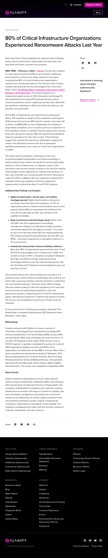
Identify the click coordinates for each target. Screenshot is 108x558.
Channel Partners (81, 462)
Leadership (44, 493)
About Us (43, 485)
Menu (98, 12)
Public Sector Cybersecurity (18, 470)
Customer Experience (49, 510)
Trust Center (44, 506)
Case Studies (11, 502)
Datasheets (10, 506)
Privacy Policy (97, 546)
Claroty (40, 70)
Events (42, 514)
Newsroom (44, 497)
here (24, 315)
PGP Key (43, 469)
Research (43, 465)
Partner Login (79, 470)
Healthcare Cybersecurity (17, 462)
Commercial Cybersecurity (17, 466)
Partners (77, 454)
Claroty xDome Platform (16, 454)
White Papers (11, 493)
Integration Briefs (13, 510)
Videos (8, 514)
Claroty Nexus (11, 518)
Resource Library (13, 485)
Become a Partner (81, 466)
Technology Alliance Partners (86, 458)
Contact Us (44, 526)
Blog (7, 489)
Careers (42, 489)
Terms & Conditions (81, 546)
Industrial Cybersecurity (16, 458)
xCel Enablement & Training (52, 502)
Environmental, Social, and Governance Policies (51, 520)
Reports (8, 497)
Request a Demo (94, 4)
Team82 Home (45, 454)
